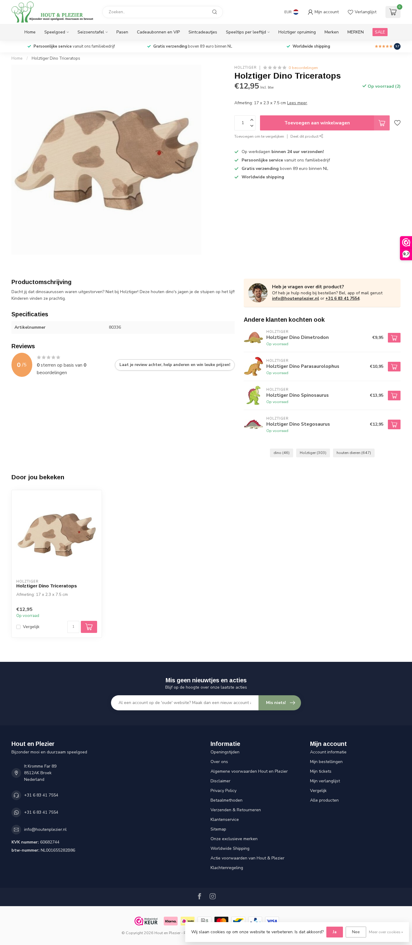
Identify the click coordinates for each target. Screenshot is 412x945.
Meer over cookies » (386, 931)
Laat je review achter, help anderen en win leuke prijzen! (174, 365)
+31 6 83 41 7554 (342, 298)
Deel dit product (304, 136)
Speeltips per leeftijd (246, 32)
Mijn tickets (320, 771)
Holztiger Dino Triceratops (56, 58)
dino (282, 452)
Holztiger (245, 67)
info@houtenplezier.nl (295, 298)
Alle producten (324, 800)
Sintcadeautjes (203, 32)
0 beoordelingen (303, 67)
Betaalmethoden (226, 800)
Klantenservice (225, 819)
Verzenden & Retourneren (236, 810)
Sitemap (218, 829)
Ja (335, 932)
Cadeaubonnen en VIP (158, 32)
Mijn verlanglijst (325, 781)
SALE (380, 32)
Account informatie (328, 752)
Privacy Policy (223, 790)
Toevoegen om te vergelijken (259, 136)
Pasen (122, 32)
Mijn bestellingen (326, 762)
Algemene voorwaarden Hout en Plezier (249, 771)
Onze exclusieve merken (234, 839)
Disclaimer (220, 781)
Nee (356, 932)
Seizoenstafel (91, 32)
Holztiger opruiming (297, 32)
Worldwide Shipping (230, 848)
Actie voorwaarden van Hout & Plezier (247, 858)
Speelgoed (54, 32)
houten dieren (354, 452)
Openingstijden (225, 752)
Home (30, 32)
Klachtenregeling (227, 868)
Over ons (219, 762)
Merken (332, 32)
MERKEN (355, 32)
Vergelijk (31, 626)
